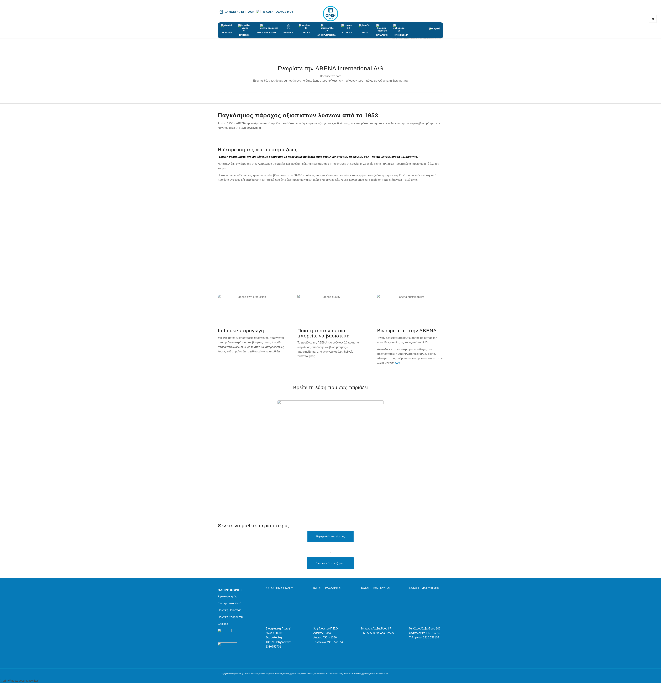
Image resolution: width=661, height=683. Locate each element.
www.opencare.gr (236, 674)
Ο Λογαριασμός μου (278, 11)
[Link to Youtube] (440, 13)
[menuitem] (237, 12)
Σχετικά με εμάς (227, 596)
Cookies (223, 623)
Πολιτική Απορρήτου (230, 617)
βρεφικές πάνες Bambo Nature (375, 674)
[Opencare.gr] (330, 13)
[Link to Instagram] (435, 13)
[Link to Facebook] (430, 13)
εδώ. (398, 363)
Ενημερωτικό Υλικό (229, 603)
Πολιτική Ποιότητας (229, 610)
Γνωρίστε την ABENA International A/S (241, 42)
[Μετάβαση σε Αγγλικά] (435, 27)
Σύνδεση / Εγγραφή (239, 11)
